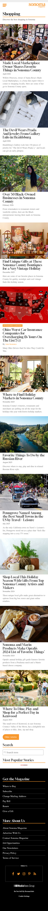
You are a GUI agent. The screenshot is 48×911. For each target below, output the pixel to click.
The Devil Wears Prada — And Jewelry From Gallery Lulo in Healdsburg (21, 133)
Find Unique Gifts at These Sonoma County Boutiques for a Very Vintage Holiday (22, 265)
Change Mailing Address (14, 796)
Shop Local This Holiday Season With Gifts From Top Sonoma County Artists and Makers (23, 582)
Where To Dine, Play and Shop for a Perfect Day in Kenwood (21, 712)
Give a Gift (8, 811)
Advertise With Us (12, 832)
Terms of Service (11, 857)
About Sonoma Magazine (15, 828)
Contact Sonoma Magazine (15, 838)
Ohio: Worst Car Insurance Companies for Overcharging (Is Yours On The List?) (22, 335)
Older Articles (11, 736)
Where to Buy (9, 786)
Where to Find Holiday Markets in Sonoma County (23, 396)
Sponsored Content (12, 326)
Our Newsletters (10, 848)
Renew (6, 806)
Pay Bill (6, 801)
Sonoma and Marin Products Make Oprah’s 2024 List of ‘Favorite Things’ (24, 648)
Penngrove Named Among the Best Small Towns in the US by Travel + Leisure (23, 516)
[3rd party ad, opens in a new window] (24, 305)
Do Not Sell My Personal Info (24, 891)
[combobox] (23, 752)
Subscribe (7, 791)
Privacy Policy (9, 852)
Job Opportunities (11, 842)
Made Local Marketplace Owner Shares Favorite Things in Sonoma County (22, 66)
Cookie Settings (24, 896)
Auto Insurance (11, 344)
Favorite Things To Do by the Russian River (24, 457)
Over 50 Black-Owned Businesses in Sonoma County (19, 197)
